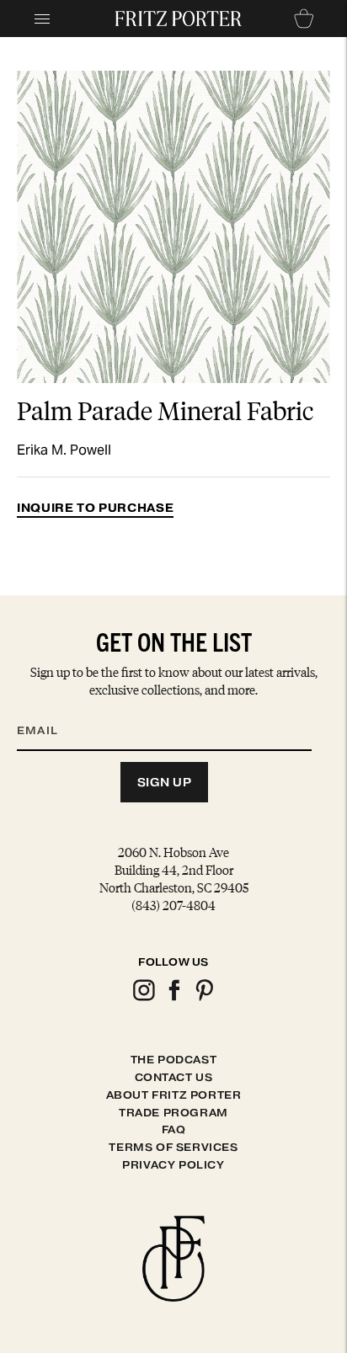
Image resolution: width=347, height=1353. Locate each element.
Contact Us (174, 1077)
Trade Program (173, 1112)
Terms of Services (173, 1147)
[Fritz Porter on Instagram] (143, 998)
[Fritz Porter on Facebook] (173, 998)
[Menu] (42, 18)
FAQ (174, 1129)
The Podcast (174, 1059)
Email (48, 709)
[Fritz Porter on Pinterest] (204, 998)
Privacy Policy (173, 1165)
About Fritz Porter (174, 1095)
